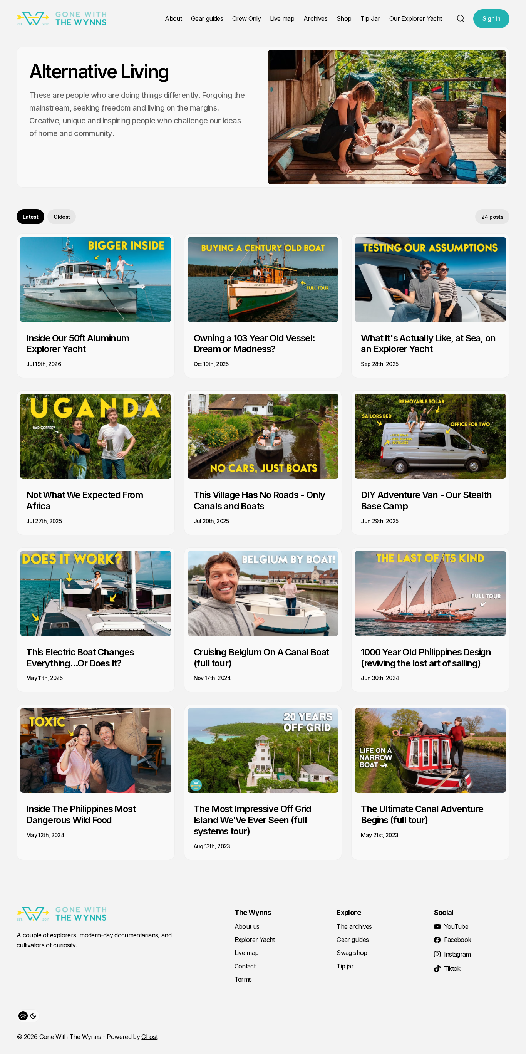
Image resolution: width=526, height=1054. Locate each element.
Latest (30, 216)
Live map (282, 18)
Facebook (457, 939)
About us (247, 926)
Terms (243, 979)
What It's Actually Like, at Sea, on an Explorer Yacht (428, 343)
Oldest (62, 216)
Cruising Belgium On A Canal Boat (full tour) (261, 657)
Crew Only (246, 18)
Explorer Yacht (255, 939)
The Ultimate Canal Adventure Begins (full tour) (422, 814)
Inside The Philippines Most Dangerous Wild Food (81, 814)
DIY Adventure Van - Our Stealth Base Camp (426, 500)
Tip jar (345, 966)
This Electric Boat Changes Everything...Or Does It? (80, 657)
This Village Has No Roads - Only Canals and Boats (259, 500)
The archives (354, 926)
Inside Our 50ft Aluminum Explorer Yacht (77, 343)
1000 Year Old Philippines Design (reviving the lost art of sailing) (426, 657)
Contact (245, 966)
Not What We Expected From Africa (84, 500)
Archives (315, 18)
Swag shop (352, 953)
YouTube (456, 926)
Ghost (149, 1037)
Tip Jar (370, 18)
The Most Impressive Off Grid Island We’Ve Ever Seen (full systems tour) (252, 820)
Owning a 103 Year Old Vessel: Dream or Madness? (254, 343)
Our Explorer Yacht (415, 18)
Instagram (457, 954)
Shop (344, 18)
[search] (460, 18)
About (173, 18)
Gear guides (207, 18)
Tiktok (452, 968)
